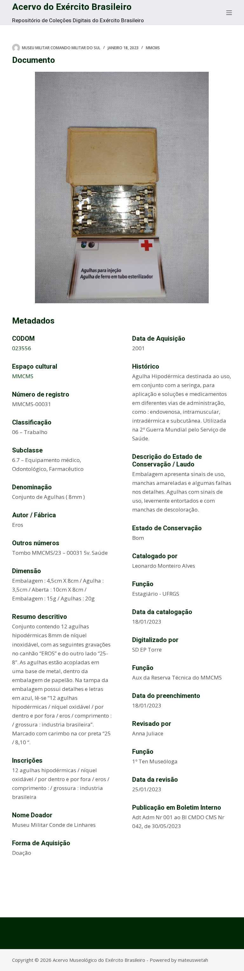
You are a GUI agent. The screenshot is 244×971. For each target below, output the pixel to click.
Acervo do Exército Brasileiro (72, 7)
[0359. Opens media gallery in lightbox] (122, 187)
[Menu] (229, 13)
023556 (21, 348)
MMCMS (153, 47)
